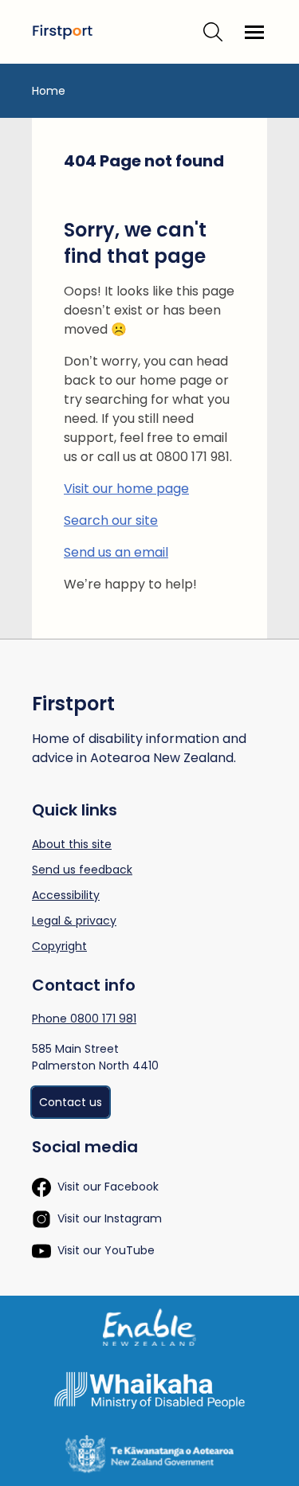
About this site (72, 844)
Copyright (59, 946)
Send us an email (116, 552)
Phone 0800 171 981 (84, 1019)
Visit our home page (126, 488)
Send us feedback (82, 870)
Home (48, 91)
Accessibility (66, 895)
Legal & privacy (74, 921)
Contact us (70, 1102)
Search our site (111, 520)
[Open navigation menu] (254, 32)
